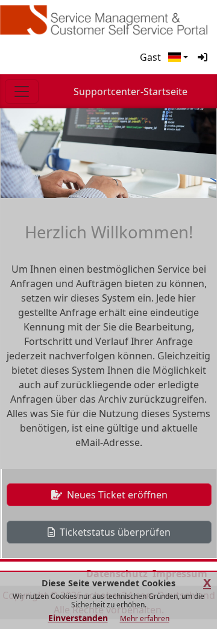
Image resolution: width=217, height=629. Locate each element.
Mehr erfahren (144, 618)
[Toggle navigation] (22, 91)
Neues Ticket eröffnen (116, 494)
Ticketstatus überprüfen (114, 532)
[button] (178, 57)
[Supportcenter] (108, 20)
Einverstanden (78, 618)
